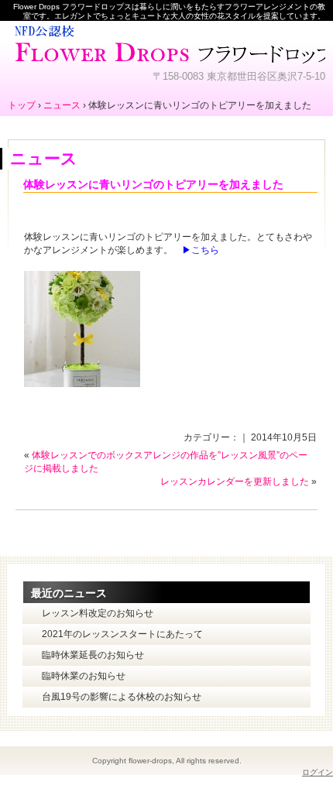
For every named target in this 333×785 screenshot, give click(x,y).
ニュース (43, 158)
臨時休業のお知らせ (83, 675)
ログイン (317, 772)
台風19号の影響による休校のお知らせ (121, 696)
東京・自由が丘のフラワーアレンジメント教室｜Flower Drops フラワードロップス (166, 42)
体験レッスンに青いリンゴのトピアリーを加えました (153, 184)
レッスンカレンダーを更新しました (234, 481)
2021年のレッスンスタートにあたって (122, 634)
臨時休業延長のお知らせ (93, 655)
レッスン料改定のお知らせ (97, 613)
